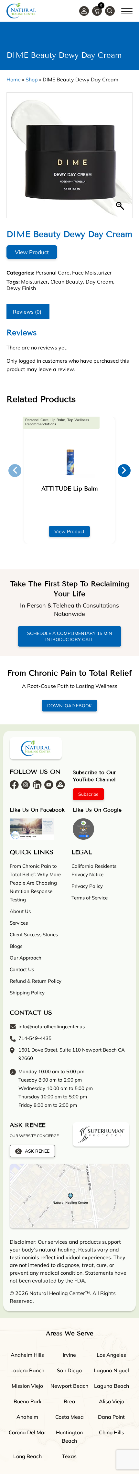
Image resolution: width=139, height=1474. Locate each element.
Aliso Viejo (111, 1401)
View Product (32, 252)
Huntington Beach (69, 1436)
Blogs (16, 946)
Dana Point (111, 1417)
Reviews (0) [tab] (27, 311)
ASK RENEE (37, 1151)
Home (13, 79)
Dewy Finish (21, 288)
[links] (110, 11)
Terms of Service (89, 898)
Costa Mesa (69, 1417)
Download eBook (69, 706)
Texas (69, 1456)
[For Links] (127, 10)
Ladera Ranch (27, 1370)
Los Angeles (111, 1355)
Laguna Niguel (111, 1370)
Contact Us (22, 969)
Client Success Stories (34, 934)
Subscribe (88, 794)
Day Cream (99, 281)
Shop (32, 79)
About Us (20, 911)
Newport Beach (69, 1386)
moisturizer (34, 281)
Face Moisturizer (92, 272)
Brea (69, 1401)
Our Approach (25, 958)
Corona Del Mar (27, 1432)
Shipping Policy (27, 993)
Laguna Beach (111, 1386)
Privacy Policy (87, 886)
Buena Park (27, 1401)
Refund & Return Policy (35, 981)
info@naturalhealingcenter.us (51, 1026)
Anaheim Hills (27, 1355)
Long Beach (27, 1456)
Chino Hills (111, 1432)
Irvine (69, 1355)
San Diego (69, 1370)
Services (19, 923)
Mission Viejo (27, 1386)
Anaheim (27, 1417)
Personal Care (53, 272)
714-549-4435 (34, 1038)
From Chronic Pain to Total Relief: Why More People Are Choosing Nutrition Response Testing (35, 883)
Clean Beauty (66, 281)
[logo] (21, 10)
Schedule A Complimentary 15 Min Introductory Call (69, 636)
